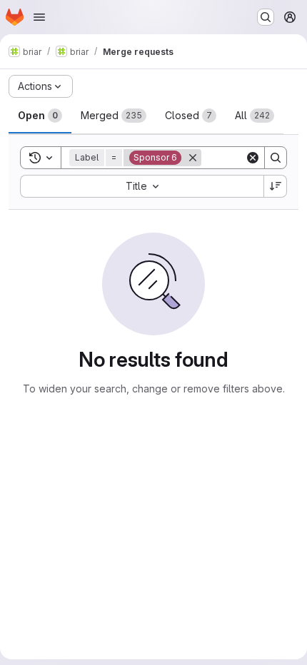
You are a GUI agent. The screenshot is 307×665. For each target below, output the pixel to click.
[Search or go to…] (265, 17)
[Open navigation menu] (39, 17)
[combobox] (141, 186)
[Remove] (192, 157)
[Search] (275, 157)
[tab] (40, 115)
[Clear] (252, 157)
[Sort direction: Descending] (275, 186)
